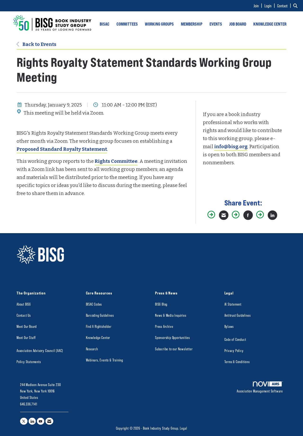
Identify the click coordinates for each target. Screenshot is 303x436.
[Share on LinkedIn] (272, 215)
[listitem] (258, 6)
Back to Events (39, 44)
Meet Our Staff (26, 337)
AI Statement (233, 304)
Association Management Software (260, 391)
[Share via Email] (223, 215)
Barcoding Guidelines (100, 315)
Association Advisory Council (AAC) (40, 350)
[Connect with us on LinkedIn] (32, 421)
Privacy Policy (234, 350)
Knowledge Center (98, 337)
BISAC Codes (94, 304)
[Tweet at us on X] (23, 421)
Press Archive (164, 326)
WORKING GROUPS (159, 24)
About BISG (24, 304)
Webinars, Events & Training (104, 360)
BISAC (104, 24)
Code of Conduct (235, 339)
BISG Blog (161, 304)
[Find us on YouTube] (40, 421)
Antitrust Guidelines (237, 315)
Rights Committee (116, 161)
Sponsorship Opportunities (172, 337)
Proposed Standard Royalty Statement (62, 149)
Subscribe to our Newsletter (174, 349)
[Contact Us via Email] (49, 421)
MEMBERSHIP (191, 24)
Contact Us (24, 315)
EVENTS (215, 24)
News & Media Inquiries (170, 315)
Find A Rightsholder (98, 326)
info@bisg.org (230, 146)
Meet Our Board (27, 326)
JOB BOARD (237, 24)
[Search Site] (296, 6)
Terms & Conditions (237, 361)
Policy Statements (29, 361)
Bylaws (229, 326)
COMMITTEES (127, 24)
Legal (183, 428)
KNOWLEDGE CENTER (269, 24)
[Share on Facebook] (248, 215)
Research (92, 349)
